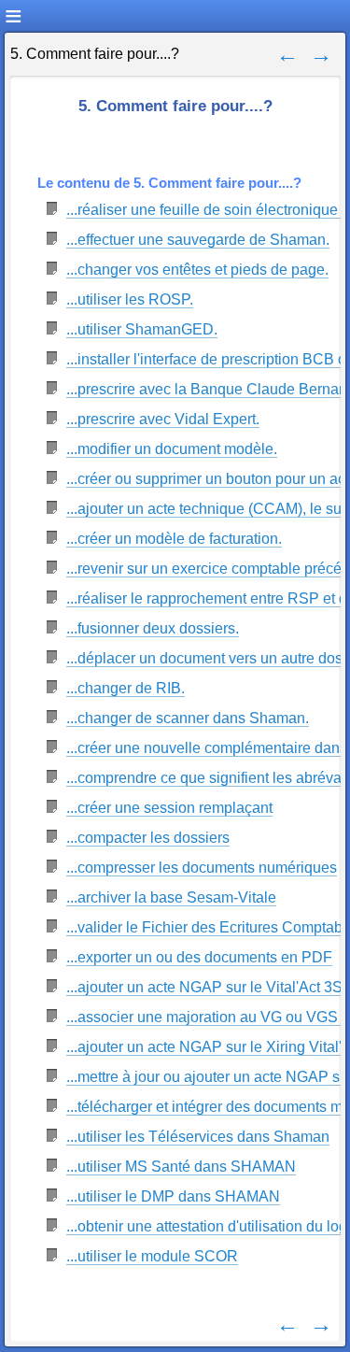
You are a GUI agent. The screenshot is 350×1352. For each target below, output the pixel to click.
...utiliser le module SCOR (152, 1256)
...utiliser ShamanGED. (141, 329)
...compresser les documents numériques (201, 867)
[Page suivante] (321, 53)
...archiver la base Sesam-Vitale (171, 897)
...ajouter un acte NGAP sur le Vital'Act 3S (204, 987)
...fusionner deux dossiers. (152, 628)
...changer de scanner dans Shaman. (187, 718)
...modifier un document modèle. (171, 449)
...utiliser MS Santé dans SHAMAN (181, 1166)
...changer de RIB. (125, 688)
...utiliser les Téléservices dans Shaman (197, 1137)
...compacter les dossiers (148, 838)
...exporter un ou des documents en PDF (199, 957)
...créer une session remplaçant (169, 808)
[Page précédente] (287, 53)
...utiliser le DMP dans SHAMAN (173, 1196)
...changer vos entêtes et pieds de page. (197, 270)
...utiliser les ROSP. (129, 299)
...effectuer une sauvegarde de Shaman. (197, 240)
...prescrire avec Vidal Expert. (162, 419)
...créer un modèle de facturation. (174, 539)
